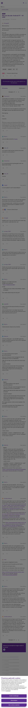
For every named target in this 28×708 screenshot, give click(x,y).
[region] (14, 692)
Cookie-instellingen (14, 695)
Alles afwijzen (14, 700)
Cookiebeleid (7, 690)
